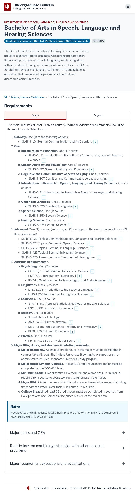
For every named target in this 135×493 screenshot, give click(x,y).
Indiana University (120, 488)
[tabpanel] (67, 296)
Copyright (76, 488)
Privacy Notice (59, 488)
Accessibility (41, 488)
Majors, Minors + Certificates (27, 97)
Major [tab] (35, 115)
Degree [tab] (98, 115)
